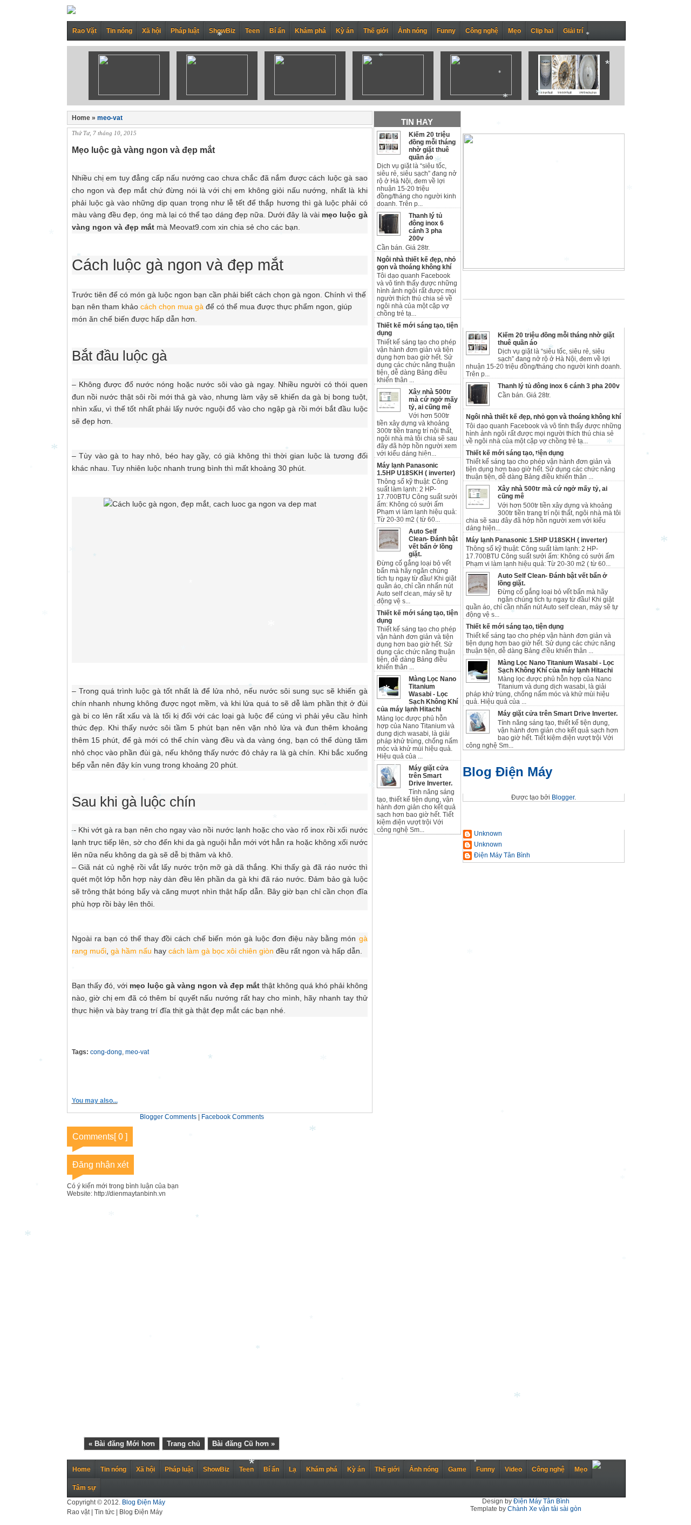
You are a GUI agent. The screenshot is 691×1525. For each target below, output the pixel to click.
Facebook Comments (232, 1117)
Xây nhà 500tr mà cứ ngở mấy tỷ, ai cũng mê (433, 399)
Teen (252, 31)
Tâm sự (84, 1487)
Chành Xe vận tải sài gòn (544, 1509)
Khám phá (310, 31)
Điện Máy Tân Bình (502, 855)
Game (457, 1469)
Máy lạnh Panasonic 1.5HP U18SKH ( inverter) (536, 540)
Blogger (563, 797)
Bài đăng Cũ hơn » (243, 1444)
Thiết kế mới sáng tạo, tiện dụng (515, 453)
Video (513, 1469)
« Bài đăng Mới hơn (122, 1444)
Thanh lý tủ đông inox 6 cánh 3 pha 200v (559, 386)
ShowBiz (222, 31)
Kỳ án (345, 31)
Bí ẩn (277, 31)
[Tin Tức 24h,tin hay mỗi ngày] (71, 12)
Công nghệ (481, 31)
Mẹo (514, 31)
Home (81, 1469)
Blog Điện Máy (507, 771)
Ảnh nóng (412, 31)
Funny (446, 31)
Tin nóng (119, 31)
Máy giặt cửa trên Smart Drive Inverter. (558, 713)
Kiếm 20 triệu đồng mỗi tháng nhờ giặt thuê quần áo (432, 146)
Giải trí (573, 31)
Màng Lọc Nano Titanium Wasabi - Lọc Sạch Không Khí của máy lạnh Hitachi (556, 666)
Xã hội (151, 31)
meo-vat (110, 118)
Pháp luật (185, 31)
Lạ (292, 1469)
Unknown (488, 833)
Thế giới (375, 31)
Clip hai (542, 31)
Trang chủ (183, 1444)
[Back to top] (596, 1466)
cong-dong (106, 1052)
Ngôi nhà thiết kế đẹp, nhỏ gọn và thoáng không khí (543, 417)
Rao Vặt (84, 31)
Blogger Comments (168, 1117)
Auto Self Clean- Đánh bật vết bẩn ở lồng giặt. (433, 543)
